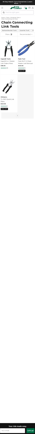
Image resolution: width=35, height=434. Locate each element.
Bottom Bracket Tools (9, 30)
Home (3, 17)
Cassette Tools (24, 30)
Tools (7, 17)
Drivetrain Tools (15, 17)
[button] (2, 8)
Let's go (30, 430)
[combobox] (17, 12)
